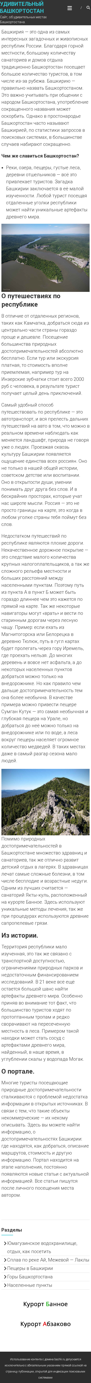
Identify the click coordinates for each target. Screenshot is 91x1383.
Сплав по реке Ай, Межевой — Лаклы (48, 1260)
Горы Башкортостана (30, 1277)
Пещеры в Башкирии (30, 1268)
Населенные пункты (29, 1285)
